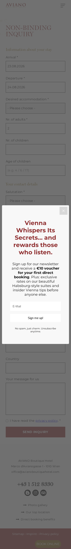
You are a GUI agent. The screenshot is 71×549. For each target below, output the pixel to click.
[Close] (63, 211)
